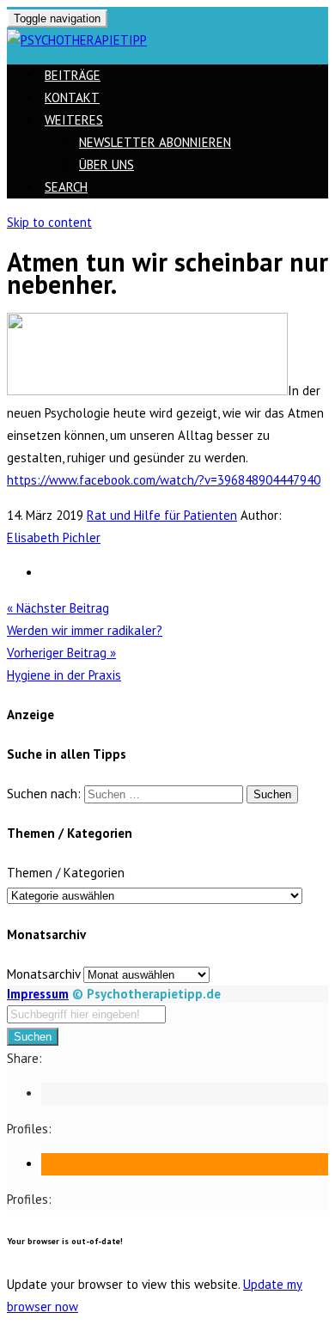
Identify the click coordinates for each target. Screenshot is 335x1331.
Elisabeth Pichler (53, 537)
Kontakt (72, 97)
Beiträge (72, 75)
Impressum (38, 994)
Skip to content (49, 222)
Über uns (106, 164)
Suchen (33, 1036)
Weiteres (74, 120)
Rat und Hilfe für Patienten (162, 515)
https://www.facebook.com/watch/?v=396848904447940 (163, 480)
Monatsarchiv (43, 974)
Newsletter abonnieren (155, 142)
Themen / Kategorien (66, 872)
